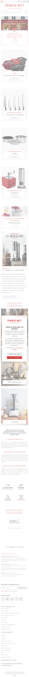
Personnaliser (14, 354)
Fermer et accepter (22, 316)
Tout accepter (15, 357)
